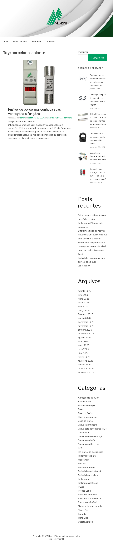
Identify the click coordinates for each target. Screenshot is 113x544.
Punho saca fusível (87, 502)
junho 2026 (83, 298)
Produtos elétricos (87, 494)
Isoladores (83, 479)
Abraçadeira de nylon (88, 397)
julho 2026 (83, 295)
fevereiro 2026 (85, 314)
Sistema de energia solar (90, 506)
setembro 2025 (86, 333)
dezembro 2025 (86, 322)
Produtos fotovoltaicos (89, 498)
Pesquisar (83, 52)
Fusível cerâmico (86, 467)
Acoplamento (85, 401)
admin (22, 118)
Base (80, 409)
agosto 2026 (84, 291)
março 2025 (84, 357)
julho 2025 (83, 341)
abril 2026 (83, 306)
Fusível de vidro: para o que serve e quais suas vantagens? (91, 262)
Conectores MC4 (86, 440)
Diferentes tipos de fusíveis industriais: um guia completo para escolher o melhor (92, 235)
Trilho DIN (83, 518)
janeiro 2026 (84, 318)
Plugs (81, 487)
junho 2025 (83, 345)
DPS (80, 448)
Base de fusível (85, 413)
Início (6, 41)
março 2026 (84, 310)
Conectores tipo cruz (88, 444)
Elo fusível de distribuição (90, 452)
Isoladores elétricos (88, 483)
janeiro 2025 (84, 364)
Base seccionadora (87, 417)
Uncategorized (85, 522)
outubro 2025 (85, 329)
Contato (50, 41)
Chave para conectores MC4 (92, 428)
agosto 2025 (84, 337)
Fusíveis (50, 118)
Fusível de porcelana (63, 118)
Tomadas (82, 514)
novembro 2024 (86, 368)
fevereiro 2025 (85, 361)
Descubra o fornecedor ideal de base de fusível (98, 156)
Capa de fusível (85, 421)
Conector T (83, 432)
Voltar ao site (20, 41)
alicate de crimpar (87, 405)
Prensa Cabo (84, 490)
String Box (83, 510)
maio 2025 (83, 349)
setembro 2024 (86, 372)
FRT (63, 539)
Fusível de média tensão (90, 471)
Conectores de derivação (90, 436)
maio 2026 (83, 302)
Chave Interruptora (87, 424)
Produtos (36, 41)
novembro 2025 (86, 326)
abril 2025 (83, 353)
